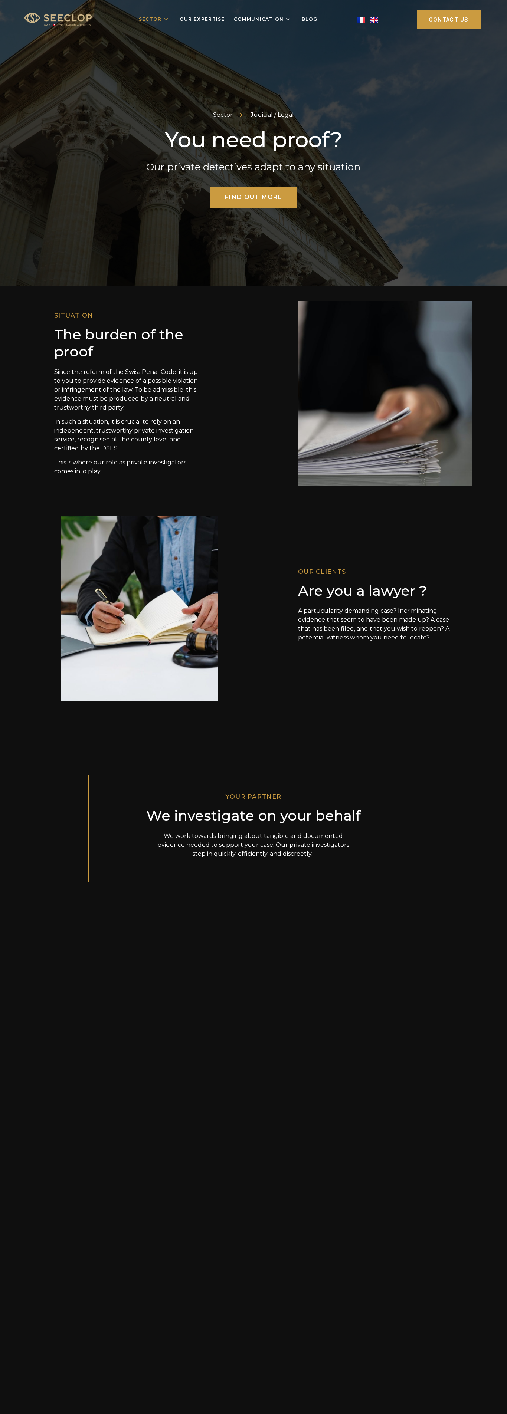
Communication (259, 19)
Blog (309, 19)
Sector (150, 19)
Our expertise (202, 19)
